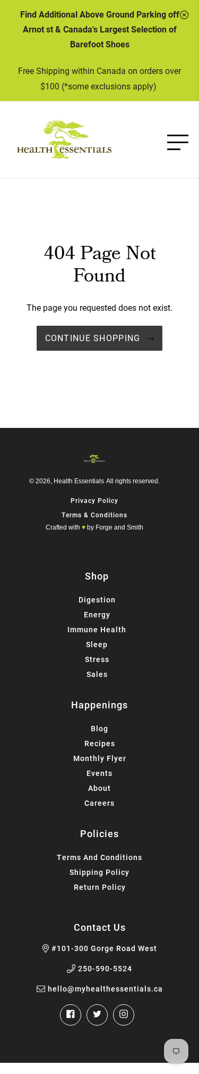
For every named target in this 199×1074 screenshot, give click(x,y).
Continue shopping (93, 337)
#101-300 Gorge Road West (104, 948)
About (99, 788)
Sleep (97, 644)
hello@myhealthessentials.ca (105, 989)
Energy (97, 614)
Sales (97, 674)
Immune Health (96, 629)
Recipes (99, 743)
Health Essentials (79, 481)
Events (99, 773)
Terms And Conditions (99, 857)
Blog (99, 728)
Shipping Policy (99, 872)
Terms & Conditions (94, 514)
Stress (97, 659)
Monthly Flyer (99, 758)
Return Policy (100, 887)
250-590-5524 (105, 968)
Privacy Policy (94, 500)
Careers (99, 803)
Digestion (97, 599)
